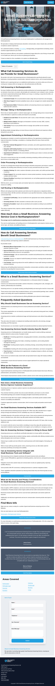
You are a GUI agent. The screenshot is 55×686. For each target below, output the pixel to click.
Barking (19, 514)
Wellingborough (12, 514)
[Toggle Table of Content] (14, 66)
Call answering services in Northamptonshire (12, 238)
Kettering (30, 583)
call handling (22, 48)
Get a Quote (27, 28)
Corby (29, 590)
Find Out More (27, 476)
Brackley (30, 587)
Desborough (31, 585)
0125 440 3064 (28, 2)
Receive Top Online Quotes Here (27, 379)
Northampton (4, 514)
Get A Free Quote (27, 573)
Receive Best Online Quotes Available (27, 272)
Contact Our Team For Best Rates (27, 228)
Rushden (5, 590)
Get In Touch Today (27, 62)
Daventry (5, 588)
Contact (51, 2)
